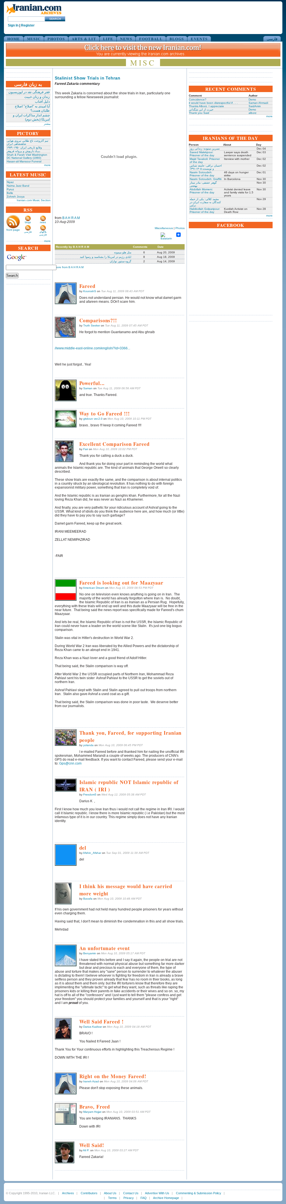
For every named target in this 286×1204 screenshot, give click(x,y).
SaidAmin (255, 106)
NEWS (126, 38)
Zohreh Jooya (16, 196)
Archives (68, 1193)
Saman (87, 388)
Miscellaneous (164, 228)
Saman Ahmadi (258, 102)
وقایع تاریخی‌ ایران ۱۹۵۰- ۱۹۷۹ (24, 147)
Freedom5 (89, 794)
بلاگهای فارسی (43, 233)
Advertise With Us (157, 1193)
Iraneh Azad (91, 1081)
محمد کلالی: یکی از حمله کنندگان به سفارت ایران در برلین (205, 202)
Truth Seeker (91, 325)
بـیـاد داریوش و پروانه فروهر (23, 151)
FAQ (143, 1198)
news (43, 222)
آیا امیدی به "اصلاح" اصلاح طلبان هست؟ (32, 108)
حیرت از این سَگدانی (201, 109)
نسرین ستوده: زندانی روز (205, 148)
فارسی (272, 38)
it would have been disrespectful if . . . (213, 102)
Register (28, 25)
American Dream (93, 587)
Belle (10, 192)
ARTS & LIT (84, 38)
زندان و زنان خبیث (37, 97)
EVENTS (199, 38)
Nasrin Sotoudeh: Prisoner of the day (202, 174)
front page (13, 229)
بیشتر (47, 123)
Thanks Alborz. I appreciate (206, 106)
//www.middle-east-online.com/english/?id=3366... (92, 348)
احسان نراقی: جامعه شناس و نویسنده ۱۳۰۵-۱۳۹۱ (206, 167)
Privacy (128, 1198)
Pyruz (10, 189)
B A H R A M (71, 218)
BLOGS (177, 38)
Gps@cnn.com (70, 763)
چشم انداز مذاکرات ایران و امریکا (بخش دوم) (31, 117)
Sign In (13, 25)
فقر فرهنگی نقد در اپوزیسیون (29, 92)
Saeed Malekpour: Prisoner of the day (202, 154)
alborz (252, 112)
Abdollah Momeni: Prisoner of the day (202, 191)
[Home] (34, 14)
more (47, 165)
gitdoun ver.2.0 (93, 418)
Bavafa (87, 898)
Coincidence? (197, 99)
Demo (252, 99)
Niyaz (10, 182)
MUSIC (34, 38)
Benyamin (89, 953)
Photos (180, 228)
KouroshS (89, 291)
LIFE (108, 38)
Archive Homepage (166, 1198)
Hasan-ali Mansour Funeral (24, 161)
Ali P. (86, 1150)
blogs (28, 222)
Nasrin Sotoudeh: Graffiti (205, 179)
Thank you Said (199, 112)
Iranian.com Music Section (34, 200)
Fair (85, 449)
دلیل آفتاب (42, 102)
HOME (13, 38)
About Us (110, 1193)
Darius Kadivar (92, 1026)
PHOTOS (56, 38)
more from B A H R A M (69, 267)
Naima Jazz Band (18, 185)
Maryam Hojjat (92, 1111)
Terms (112, 1198)
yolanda (88, 745)
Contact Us (131, 1193)
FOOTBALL (150, 38)
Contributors (89, 1193)
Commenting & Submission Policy (198, 1193)
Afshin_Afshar (92, 852)
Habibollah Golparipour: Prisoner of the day (205, 210)
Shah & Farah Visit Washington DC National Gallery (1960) (27, 156)
